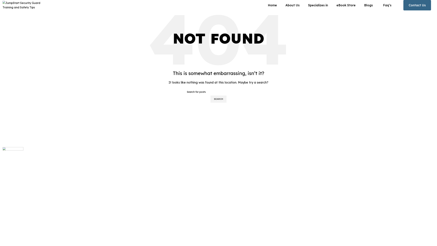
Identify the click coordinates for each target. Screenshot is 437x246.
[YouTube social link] (13, 195)
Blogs (162, 166)
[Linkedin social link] (18, 195)
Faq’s (162, 187)
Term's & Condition (420, 215)
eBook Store (166, 180)
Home (162, 158)
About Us (164, 173)
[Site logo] (24, 5)
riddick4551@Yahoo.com (310, 158)
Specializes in (167, 194)
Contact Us (417, 5)
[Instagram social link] (9, 195)
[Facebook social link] (5, 195)
